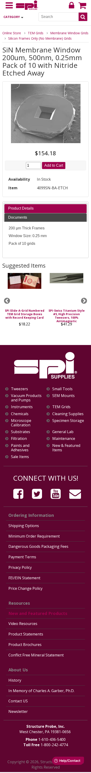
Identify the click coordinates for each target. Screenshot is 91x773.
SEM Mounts (63, 395)
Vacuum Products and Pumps (26, 397)
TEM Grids (35, 33)
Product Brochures (25, 644)
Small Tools (62, 389)
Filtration (19, 438)
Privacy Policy (20, 567)
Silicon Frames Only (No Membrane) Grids (40, 38)
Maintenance (63, 438)
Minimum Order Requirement (34, 536)
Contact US (18, 701)
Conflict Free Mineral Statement (36, 655)
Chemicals (19, 414)
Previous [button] (7, 300)
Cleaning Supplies (68, 414)
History (14, 680)
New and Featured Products (37, 613)
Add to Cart (53, 165)
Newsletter (18, 711)
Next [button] (84, 300)
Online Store (11, 33)
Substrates (20, 432)
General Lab (63, 432)
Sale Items (20, 457)
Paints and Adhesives (20, 447)
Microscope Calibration (21, 422)
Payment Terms (22, 556)
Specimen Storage (68, 420)
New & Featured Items (66, 447)
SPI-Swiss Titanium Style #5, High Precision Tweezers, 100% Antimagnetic (67, 316)
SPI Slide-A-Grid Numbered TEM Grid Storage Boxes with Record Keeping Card (24, 314)
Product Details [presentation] (21, 208)
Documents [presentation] (17, 217)
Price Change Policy (25, 588)
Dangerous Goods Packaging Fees (38, 546)
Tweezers (19, 389)
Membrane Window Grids (69, 33)
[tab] (45, 208)
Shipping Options (23, 525)
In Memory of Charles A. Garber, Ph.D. (41, 690)
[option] (25, 301)
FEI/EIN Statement (24, 577)
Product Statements (25, 634)
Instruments (22, 407)
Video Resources (22, 623)
